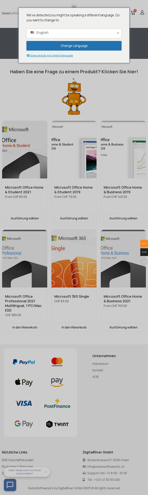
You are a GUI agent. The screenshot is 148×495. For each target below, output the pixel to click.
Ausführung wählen (25, 218)
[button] (74, 7)
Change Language (74, 45)
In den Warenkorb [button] (24, 327)
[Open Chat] (10, 485)
